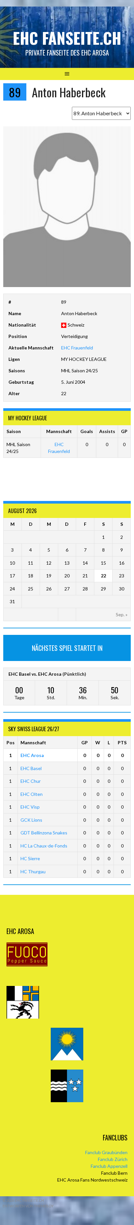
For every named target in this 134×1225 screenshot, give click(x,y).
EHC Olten (31, 794)
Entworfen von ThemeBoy (28, 1206)
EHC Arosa (32, 755)
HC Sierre (30, 858)
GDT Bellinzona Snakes (43, 832)
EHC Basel (31, 768)
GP (84, 742)
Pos (11, 742)
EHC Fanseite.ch (67, 37)
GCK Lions (31, 820)
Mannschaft (33, 742)
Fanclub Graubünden (106, 1152)
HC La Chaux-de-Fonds (43, 845)
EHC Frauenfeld (77, 347)
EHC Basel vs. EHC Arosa (34, 674)
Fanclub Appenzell (109, 1166)
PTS (122, 742)
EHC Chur (30, 781)
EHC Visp (30, 807)
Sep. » (121, 614)
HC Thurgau (33, 871)
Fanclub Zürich (112, 1159)
